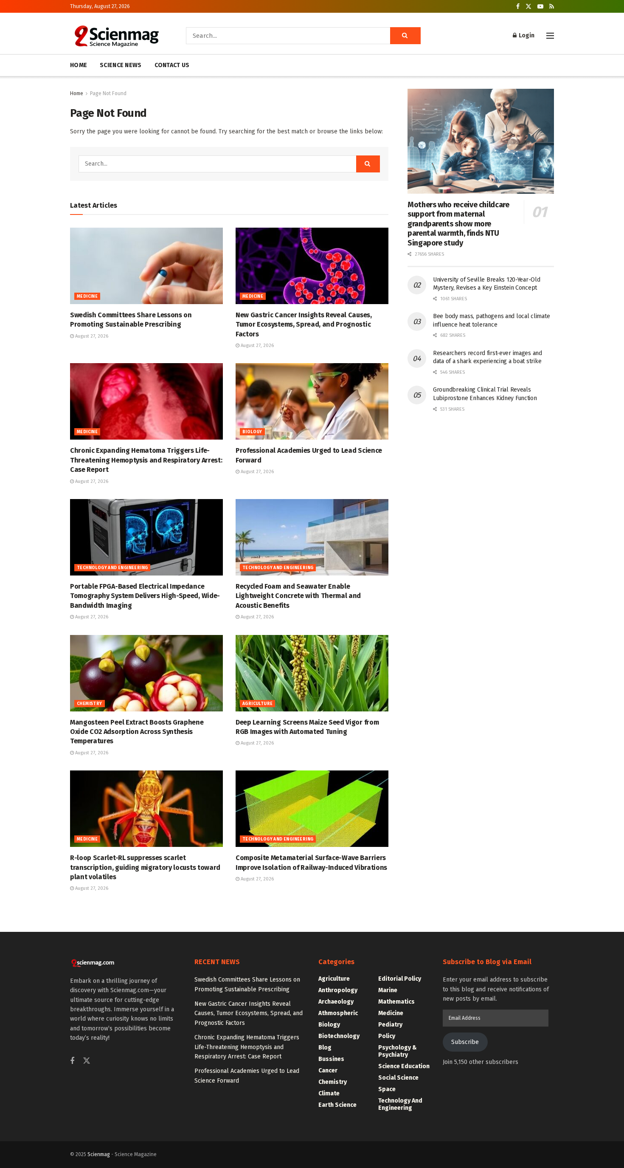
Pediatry (390, 1024)
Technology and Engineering (112, 567)
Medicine (87, 296)
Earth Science (337, 1105)
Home (76, 93)
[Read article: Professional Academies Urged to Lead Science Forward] (312, 401)
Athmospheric (338, 1013)
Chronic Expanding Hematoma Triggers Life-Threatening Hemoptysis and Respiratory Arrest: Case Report (146, 460)
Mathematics (396, 1001)
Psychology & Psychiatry (397, 1051)
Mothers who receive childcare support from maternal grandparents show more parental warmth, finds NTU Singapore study (458, 224)
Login (525, 35)
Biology (252, 431)
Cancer (327, 1070)
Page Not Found (108, 93)
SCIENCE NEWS (120, 65)
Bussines (331, 1059)
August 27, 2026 (91, 336)
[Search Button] (405, 35)
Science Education (404, 1066)
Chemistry (89, 703)
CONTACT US (172, 65)
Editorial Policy (399, 978)
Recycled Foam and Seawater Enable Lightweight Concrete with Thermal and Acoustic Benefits (298, 595)
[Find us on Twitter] (528, 6)
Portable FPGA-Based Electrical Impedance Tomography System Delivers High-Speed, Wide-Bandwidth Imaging (145, 595)
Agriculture (257, 703)
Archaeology (336, 1001)
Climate (329, 1093)
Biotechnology (339, 1036)
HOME (78, 65)
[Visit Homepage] (116, 35)
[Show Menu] (550, 36)
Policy (386, 1036)
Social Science (398, 1077)
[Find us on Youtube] (540, 6)
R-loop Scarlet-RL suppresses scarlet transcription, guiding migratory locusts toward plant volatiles (145, 867)
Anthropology (337, 990)
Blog (325, 1047)
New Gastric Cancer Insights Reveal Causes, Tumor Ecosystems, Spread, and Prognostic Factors (304, 324)
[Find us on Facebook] (518, 6)
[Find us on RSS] (551, 6)
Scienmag (98, 1154)
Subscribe (465, 1042)
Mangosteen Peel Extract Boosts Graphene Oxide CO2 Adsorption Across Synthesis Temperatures (137, 731)
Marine (387, 990)
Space (387, 1089)
